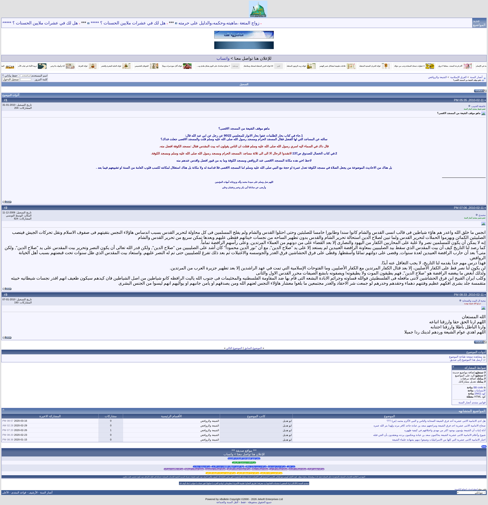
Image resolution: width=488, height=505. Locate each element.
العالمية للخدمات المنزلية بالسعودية (345, 477)
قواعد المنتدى (18, 492)
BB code (478, 387)
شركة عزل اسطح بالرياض (248, 473)
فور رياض (229, 477)
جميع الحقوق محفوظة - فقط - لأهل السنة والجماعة (244, 502)
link (484, 446)
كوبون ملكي (213, 477)
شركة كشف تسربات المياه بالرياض (220, 473)
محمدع (482, 215)
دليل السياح (327, 477)
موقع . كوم (298, 477)
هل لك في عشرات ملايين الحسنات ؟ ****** (69, 22)
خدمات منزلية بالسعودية (242, 477)
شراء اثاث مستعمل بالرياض (244, 463)
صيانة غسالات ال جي (278, 469)
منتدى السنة (303, 483)
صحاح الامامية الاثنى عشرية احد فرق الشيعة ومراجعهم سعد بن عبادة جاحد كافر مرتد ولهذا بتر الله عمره (430, 425)
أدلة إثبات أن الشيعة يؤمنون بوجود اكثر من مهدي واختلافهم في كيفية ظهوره (445, 430)
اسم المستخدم (40, 75)
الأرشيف (33, 492)
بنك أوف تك (184, 483)
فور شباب (201, 483)
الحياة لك (222, 477)
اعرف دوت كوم (201, 477)
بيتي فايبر (290, 467)
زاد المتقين (285, 483)
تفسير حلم (132, 477)
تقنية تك (319, 477)
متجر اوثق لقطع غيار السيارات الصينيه (244, 458)
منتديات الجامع (273, 483)
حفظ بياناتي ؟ (9, 75)
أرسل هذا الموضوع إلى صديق (466, 359)
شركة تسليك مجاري (202, 467)
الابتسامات (480, 390)
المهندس (362, 477)
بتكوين (125, 477)
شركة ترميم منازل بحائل (256, 467)
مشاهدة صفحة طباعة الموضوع (465, 356)
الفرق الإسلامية (458, 77)
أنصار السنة (476, 77)
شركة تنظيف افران (315, 469)
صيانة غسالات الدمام (297, 469)
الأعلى (5, 492)
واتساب (223, 58)
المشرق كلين (264, 477)
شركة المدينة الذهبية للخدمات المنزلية (176, 477)
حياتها (209, 483)
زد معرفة (262, 483)
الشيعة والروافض (437, 77)
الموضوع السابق (253, 348)
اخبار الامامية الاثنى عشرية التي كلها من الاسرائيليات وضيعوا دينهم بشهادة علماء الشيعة (439, 439)
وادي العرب (218, 483)
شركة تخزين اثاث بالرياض (271, 473)
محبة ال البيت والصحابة (474, 300)
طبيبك (193, 477)
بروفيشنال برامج (309, 477)
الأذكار (294, 483)
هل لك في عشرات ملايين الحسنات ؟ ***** (157, 22)
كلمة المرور (41, 79)
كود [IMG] (480, 393)
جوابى (193, 483)
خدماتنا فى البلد (155, 477)
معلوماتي (228, 483)
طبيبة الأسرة (239, 483)
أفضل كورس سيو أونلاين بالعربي (281, 477)
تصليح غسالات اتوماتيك (194, 469)
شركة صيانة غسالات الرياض (238, 469)
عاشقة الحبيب (478, 106)
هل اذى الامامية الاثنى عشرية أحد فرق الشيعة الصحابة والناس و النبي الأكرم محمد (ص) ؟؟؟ (436, 420)
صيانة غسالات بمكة (260, 469)
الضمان (255, 477)
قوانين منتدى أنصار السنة (472, 402)
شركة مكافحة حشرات (174, 469)
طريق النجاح (251, 483)
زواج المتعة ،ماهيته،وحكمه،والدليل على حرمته (248, 22)
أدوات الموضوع (10, 95)
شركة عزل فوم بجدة (276, 467)
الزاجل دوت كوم (143, 477)
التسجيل (244, 84)
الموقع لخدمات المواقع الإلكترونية (466, 489)
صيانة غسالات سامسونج (215, 469)
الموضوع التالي (234, 348)
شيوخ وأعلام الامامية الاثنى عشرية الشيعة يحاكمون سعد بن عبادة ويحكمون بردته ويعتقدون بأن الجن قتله (429, 435)
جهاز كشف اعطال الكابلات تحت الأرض (228, 467)
